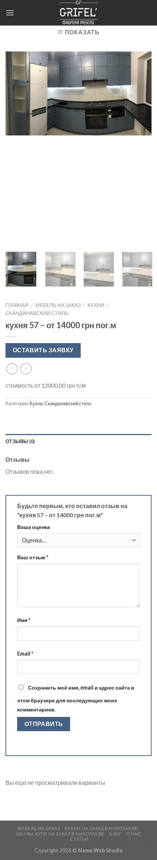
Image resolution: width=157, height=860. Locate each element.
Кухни (96, 305)
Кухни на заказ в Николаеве (101, 828)
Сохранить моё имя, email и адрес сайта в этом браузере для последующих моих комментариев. (75, 698)
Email (25, 653)
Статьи (79, 839)
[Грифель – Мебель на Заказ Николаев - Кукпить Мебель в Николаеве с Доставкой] (78, 13)
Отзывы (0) (20, 441)
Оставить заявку (43, 350)
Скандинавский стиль (36, 313)
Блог (115, 834)
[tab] (78, 441)
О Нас (133, 834)
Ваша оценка (33, 527)
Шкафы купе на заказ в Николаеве (60, 834)
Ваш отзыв (32, 557)
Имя (23, 620)
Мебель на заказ (58, 305)
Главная (16, 305)
